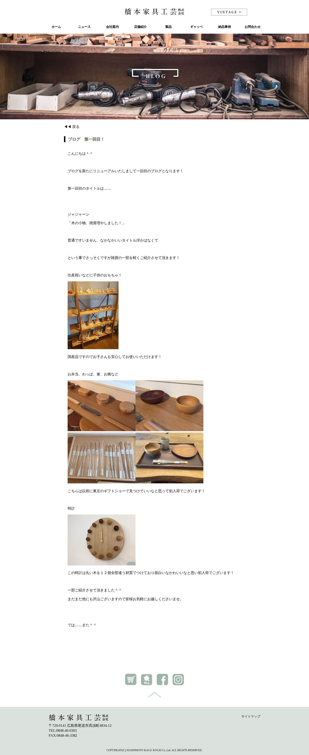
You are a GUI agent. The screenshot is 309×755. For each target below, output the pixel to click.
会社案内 (112, 26)
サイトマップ (250, 716)
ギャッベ (196, 26)
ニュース (84, 26)
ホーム (56, 26)
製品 (168, 26)
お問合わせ (253, 26)
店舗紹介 (140, 26)
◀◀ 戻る (71, 127)
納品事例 (224, 26)
